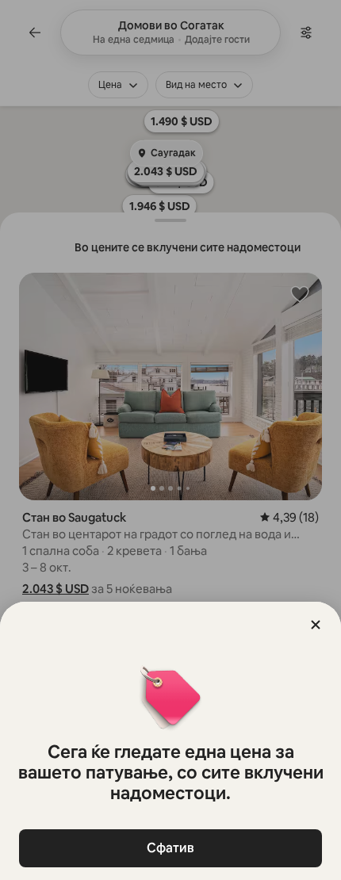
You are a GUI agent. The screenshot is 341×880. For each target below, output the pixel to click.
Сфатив (170, 848)
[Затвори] (315, 624)
